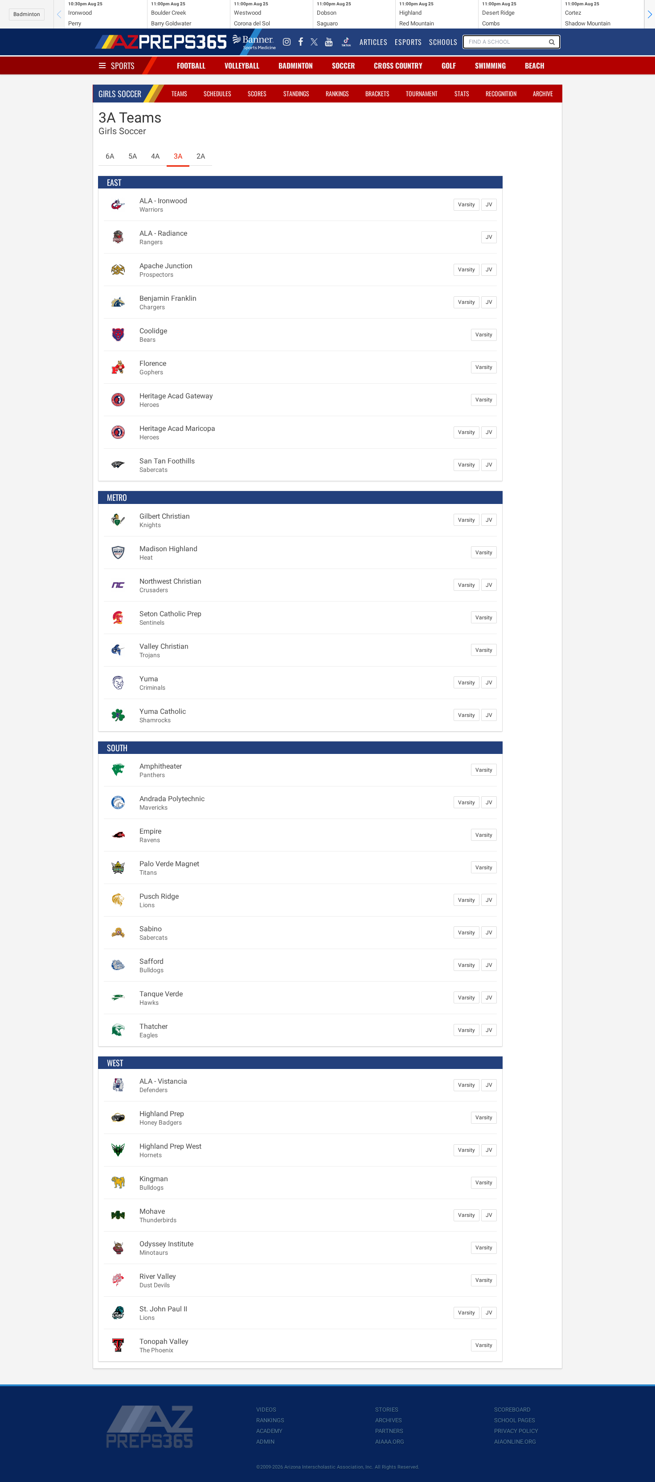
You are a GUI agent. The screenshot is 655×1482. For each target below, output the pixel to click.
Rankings (337, 93)
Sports (123, 65)
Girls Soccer (119, 93)
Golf (449, 65)
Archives (388, 1420)
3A (178, 156)
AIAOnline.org (515, 1441)
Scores (257, 93)
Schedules (217, 93)
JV (489, 204)
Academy (269, 1431)
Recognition (501, 93)
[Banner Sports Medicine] (254, 42)
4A (155, 156)
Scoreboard (512, 1409)
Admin (265, 1441)
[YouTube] (329, 42)
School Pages (514, 1420)
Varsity (466, 204)
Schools (443, 42)
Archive (543, 93)
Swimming (490, 65)
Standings (296, 93)
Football (191, 65)
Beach (534, 65)
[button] (649, 14)
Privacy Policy (516, 1431)
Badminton (26, 14)
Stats (461, 93)
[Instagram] (287, 42)
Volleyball (242, 65)
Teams (179, 93)
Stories (386, 1409)
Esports (408, 42)
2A (200, 156)
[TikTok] (346, 42)
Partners (389, 1431)
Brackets (377, 93)
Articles (374, 42)
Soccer (343, 65)
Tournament (422, 93)
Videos (266, 1409)
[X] (314, 42)
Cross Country (398, 65)
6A (110, 156)
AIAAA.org (389, 1441)
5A (132, 156)
